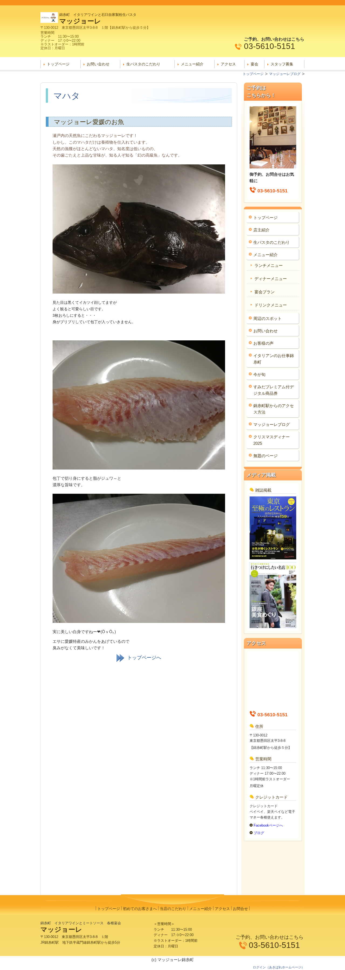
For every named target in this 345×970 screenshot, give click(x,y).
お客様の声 (263, 343)
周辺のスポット (267, 318)
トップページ (58, 64)
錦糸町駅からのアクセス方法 (273, 408)
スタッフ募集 (282, 64)
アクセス (228, 64)
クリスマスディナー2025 (271, 440)
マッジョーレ (80, 21)
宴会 (254, 64)
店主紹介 (261, 230)
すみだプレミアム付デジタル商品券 (273, 390)
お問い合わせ (98, 64)
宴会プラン (264, 292)
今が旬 (259, 374)
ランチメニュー (268, 265)
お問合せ (240, 908)
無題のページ (265, 455)
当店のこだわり (173, 908)
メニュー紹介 (192, 64)
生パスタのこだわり (143, 64)
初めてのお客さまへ (140, 908)
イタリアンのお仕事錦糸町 (273, 358)
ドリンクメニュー (270, 305)
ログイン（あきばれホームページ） (279, 967)
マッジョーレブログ (271, 424)
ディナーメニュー (270, 278)
